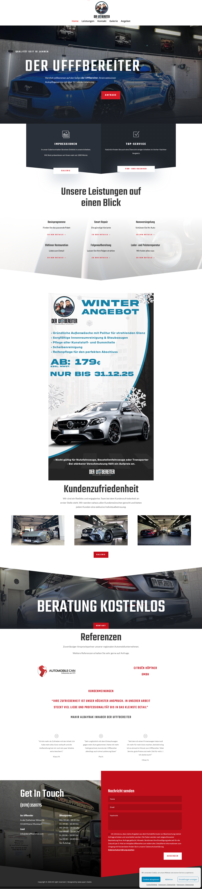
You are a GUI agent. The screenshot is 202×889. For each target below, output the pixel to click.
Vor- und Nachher (136, 169)
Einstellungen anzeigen (188, 879)
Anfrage (111, 95)
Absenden (173, 856)
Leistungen (88, 21)
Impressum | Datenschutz (166, 885)
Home (75, 21)
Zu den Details (55, 235)
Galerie (113, 21)
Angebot (125, 21)
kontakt (101, 625)
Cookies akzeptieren (151, 879)
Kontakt (101, 21)
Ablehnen (169, 879)
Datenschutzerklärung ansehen (121, 850)
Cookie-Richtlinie (151, 885)
